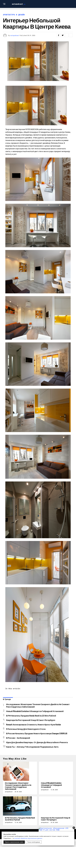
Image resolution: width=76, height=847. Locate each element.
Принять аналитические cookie (14, 842)
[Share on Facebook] (58, 35)
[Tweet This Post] (62, 35)
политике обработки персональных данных (28, 838)
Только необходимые (33, 842)
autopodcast (14, 35)
